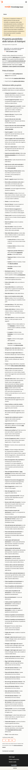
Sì (5, 740)
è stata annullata (19, 345)
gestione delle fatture (19, 81)
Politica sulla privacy (14, 759)
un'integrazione (21, 274)
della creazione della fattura (18, 365)
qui (9, 35)
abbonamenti (7, 49)
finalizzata (12, 325)
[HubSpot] (2, 1)
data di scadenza (14, 263)
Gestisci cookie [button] (12, 761)
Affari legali (12, 757)
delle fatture (16, 57)
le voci (23, 708)
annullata (10, 268)
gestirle (4, 59)
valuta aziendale (9, 129)
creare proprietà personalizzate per (17, 61)
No (12, 740)
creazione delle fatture (19, 78)
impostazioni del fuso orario (14, 729)
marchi (11, 179)
